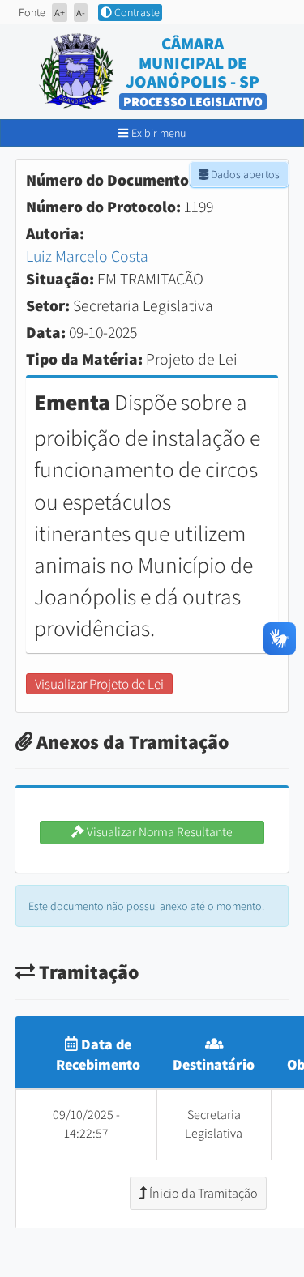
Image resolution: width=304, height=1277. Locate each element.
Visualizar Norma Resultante (158, 831)
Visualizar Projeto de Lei (99, 684)
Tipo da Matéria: (84, 358)
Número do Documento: (110, 179)
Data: (46, 332)
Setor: (48, 305)
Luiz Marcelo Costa (87, 256)
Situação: (60, 278)
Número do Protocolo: (103, 206)
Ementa (72, 401)
